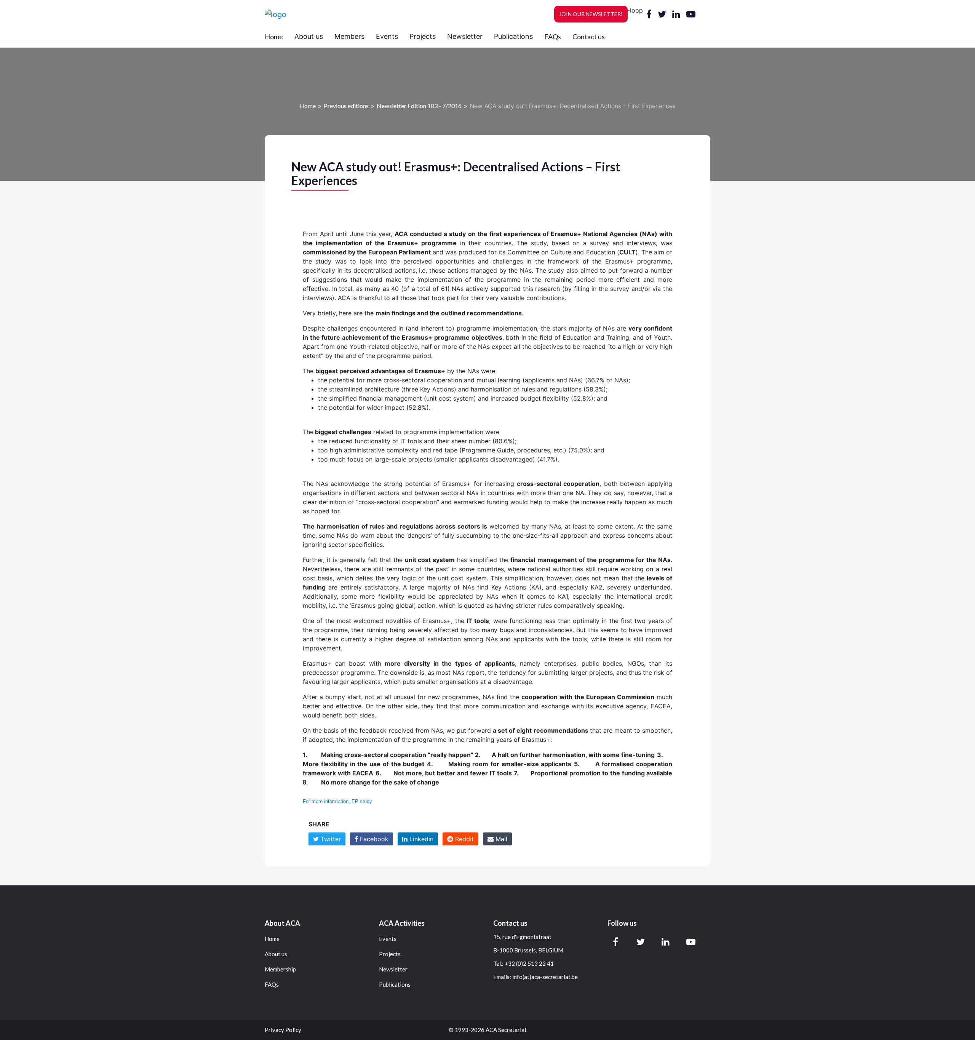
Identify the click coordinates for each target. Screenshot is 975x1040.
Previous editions (346, 105)
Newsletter (393, 969)
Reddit (463, 839)
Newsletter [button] (465, 36)
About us (276, 954)
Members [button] (349, 36)
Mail (500, 839)
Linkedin (420, 839)
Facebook (373, 839)
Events (387, 939)
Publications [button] (513, 36)
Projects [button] (422, 36)
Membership (280, 969)
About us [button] (308, 36)
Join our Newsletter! (591, 14)
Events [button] (387, 36)
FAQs (552, 36)
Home (274, 36)
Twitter (330, 839)
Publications (395, 984)
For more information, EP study (337, 801)
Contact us (588, 36)
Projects (390, 954)
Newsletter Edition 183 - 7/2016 (419, 105)
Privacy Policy (283, 1030)
